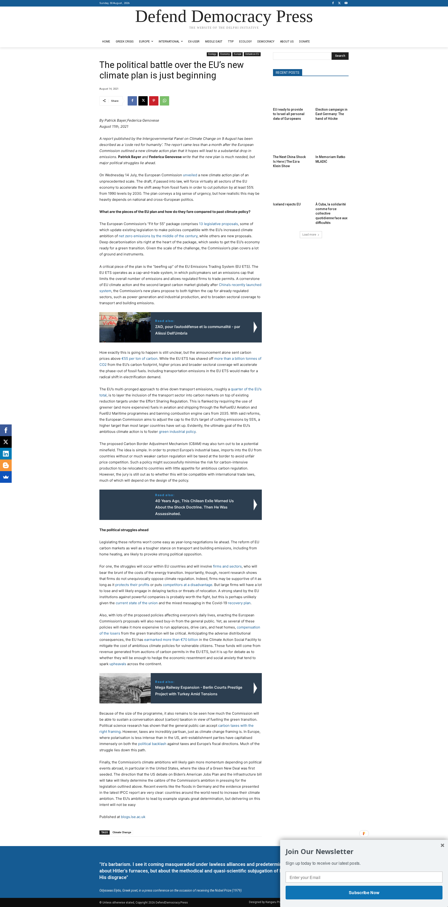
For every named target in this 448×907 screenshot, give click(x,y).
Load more (309, 234)
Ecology (212, 54)
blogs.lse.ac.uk (133, 817)
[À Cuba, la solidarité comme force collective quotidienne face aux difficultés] (332, 188)
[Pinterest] (153, 101)
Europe (237, 54)
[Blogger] (6, 465)
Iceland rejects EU (287, 204)
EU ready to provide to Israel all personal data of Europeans (288, 114)
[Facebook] (333, 3)
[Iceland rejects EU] (289, 188)
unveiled (190, 175)
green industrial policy (177, 431)
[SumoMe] (6, 477)
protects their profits (132, 584)
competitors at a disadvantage (187, 584)
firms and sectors (227, 566)
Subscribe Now (364, 892)
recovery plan (239, 603)
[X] (339, 3)
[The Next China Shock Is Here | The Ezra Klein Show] (289, 141)
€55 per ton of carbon (140, 358)
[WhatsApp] (164, 101)
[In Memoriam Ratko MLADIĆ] (332, 141)
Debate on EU (252, 54)
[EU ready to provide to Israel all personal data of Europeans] (289, 93)
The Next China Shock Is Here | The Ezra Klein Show (289, 161)
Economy (225, 54)
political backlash (152, 743)
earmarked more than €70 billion (171, 639)
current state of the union (137, 603)
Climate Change (121, 832)
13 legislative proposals (218, 224)
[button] (364, 851)
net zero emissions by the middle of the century (158, 236)
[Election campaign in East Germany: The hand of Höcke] (332, 93)
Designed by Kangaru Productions (117, 32)
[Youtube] (346, 3)
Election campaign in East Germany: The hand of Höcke (331, 114)
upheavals (117, 664)
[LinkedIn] (6, 453)
